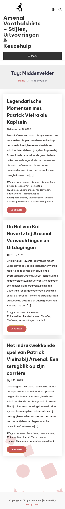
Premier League (31, 193)
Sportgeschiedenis (17, 197)
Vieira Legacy (36, 197)
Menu (34, 55)
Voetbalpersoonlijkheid (42, 441)
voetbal (49, 197)
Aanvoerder (23, 182)
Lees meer (16, 209)
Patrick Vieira (14, 193)
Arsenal (36, 182)
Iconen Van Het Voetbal (30, 186)
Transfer (45, 316)
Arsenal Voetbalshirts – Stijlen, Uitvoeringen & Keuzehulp (19, 32)
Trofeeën (12, 320)
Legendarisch (27, 189)
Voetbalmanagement (42, 201)
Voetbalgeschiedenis (18, 201)
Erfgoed (11, 186)
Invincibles (12, 189)
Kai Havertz (33, 312)
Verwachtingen (26, 320)
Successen (22, 441)
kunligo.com (32, 504)
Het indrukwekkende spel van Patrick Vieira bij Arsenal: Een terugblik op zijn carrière (32, 359)
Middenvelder (43, 189)
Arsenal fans (48, 182)
